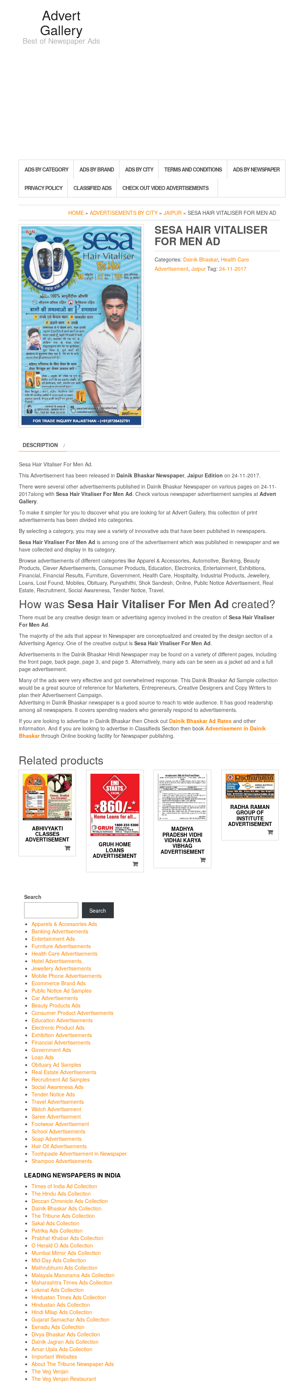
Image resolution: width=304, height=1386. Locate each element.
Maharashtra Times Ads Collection (72, 1282)
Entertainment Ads (53, 938)
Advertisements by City (124, 212)
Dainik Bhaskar (200, 259)
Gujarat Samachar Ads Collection (70, 1319)
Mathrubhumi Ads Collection (65, 1267)
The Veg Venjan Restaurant (64, 1378)
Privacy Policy (43, 187)
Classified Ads (92, 187)
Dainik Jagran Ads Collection (65, 1341)
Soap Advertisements (57, 1138)
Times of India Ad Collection (64, 1186)
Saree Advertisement (56, 1116)
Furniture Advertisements (61, 946)
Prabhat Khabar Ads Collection (67, 1238)
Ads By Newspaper (256, 169)
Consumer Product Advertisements (72, 1012)
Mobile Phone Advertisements (67, 975)
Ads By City (139, 169)
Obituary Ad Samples (56, 1064)
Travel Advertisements (58, 1101)
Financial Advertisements (61, 1042)
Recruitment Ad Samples (61, 1079)
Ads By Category (46, 169)
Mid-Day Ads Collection (59, 1260)
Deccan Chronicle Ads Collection (70, 1201)
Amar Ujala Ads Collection (62, 1349)
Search (33, 896)
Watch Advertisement (56, 1109)
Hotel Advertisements (57, 960)
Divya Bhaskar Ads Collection (66, 1334)
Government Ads (51, 1049)
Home (76, 212)
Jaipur (172, 212)
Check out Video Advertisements (165, 187)
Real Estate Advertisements (64, 1072)
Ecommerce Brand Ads (59, 983)
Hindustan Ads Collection (61, 1304)
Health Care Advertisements (65, 953)
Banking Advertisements (60, 931)
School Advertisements (58, 1131)
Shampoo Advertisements (62, 1161)
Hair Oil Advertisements (59, 1146)
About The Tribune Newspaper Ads (73, 1363)
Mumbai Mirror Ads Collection (66, 1252)
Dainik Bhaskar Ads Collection (67, 1208)
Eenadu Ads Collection (58, 1326)
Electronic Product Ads (58, 1027)
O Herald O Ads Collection (62, 1245)
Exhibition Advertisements (62, 1035)
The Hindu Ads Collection (61, 1193)
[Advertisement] (152, 104)
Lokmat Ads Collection (58, 1289)
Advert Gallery (61, 22)
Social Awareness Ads (57, 1086)
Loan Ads (43, 1057)
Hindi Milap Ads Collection (62, 1312)
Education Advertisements (62, 1020)
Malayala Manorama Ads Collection (73, 1275)
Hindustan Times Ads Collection (69, 1297)
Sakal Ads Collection (55, 1223)
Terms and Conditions (193, 169)
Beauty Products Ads (56, 1005)
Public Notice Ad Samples (62, 990)
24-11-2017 (233, 268)
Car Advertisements (55, 998)
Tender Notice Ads (53, 1094)
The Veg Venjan (50, 1371)
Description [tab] (40, 445)
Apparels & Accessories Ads (64, 923)
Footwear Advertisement (60, 1123)
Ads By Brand (96, 169)
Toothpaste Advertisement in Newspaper (79, 1153)
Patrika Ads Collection (57, 1230)
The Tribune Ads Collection (63, 1215)
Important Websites (54, 1356)
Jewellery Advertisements (61, 968)
